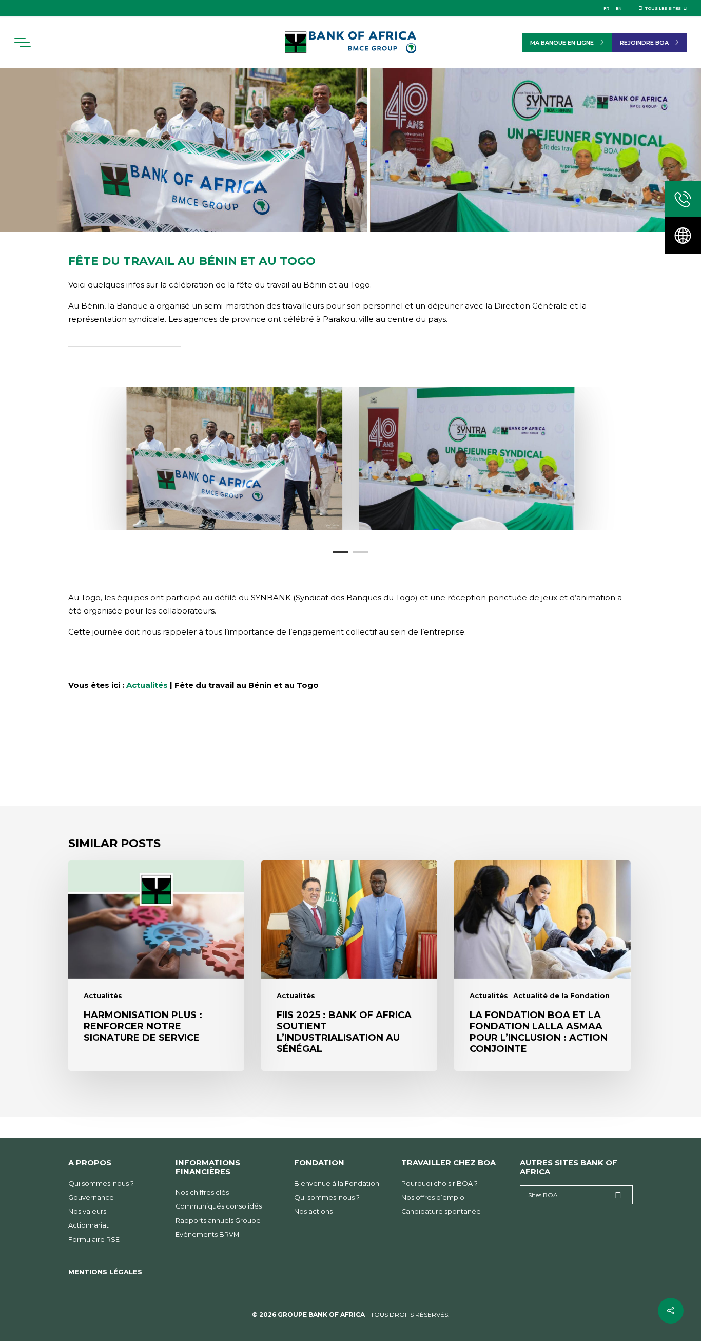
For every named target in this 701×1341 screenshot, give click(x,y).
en (619, 8)
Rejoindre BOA (644, 42)
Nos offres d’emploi (433, 1197)
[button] (22, 42)
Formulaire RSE (94, 1239)
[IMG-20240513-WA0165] (467, 458)
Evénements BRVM (207, 1234)
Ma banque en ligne (562, 42)
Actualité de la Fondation (561, 995)
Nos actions (313, 1211)
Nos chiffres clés (202, 1192)
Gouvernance (91, 1197)
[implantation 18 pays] (683, 235)
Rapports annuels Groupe (218, 1220)
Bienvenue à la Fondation (336, 1183)
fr (606, 8)
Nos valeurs (87, 1211)
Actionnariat (88, 1225)
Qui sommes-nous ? (101, 1183)
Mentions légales (105, 1272)
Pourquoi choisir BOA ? (439, 1183)
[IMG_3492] (234, 458)
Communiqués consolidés (219, 1206)
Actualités (147, 685)
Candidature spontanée (441, 1211)
